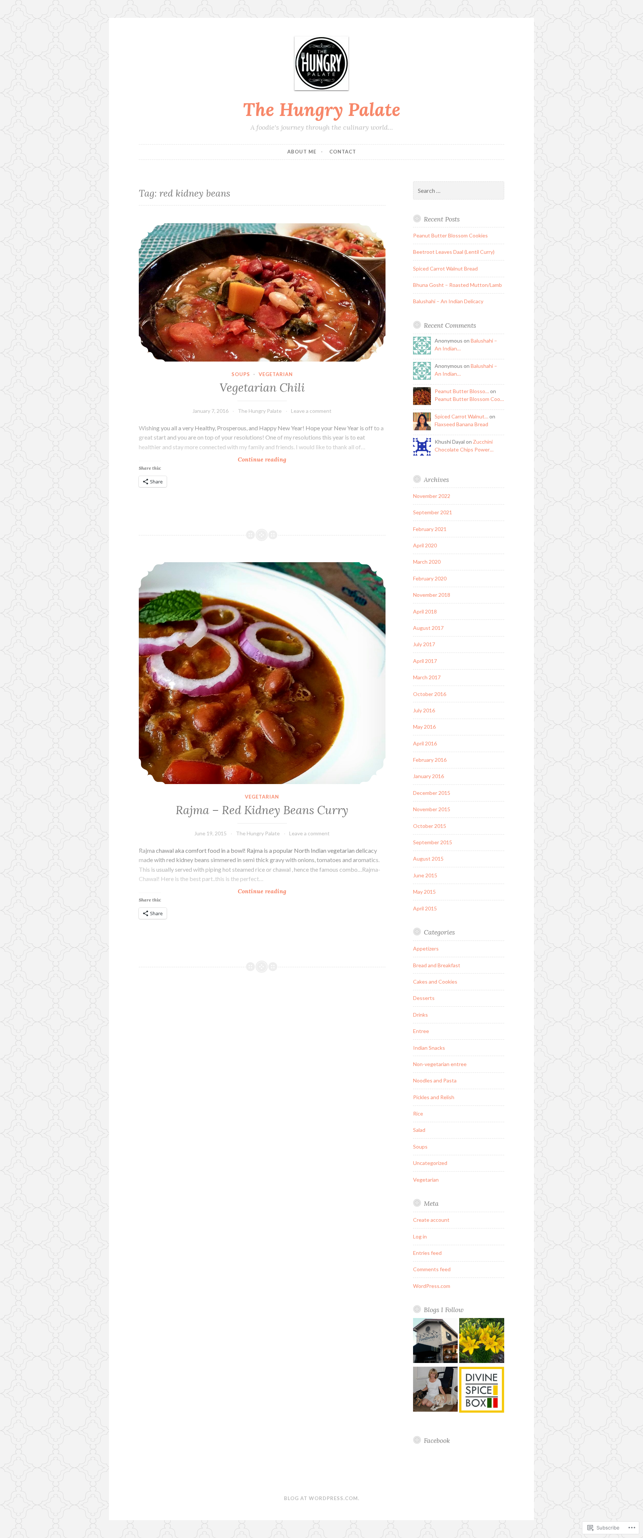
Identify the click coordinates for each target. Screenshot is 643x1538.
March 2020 (427, 561)
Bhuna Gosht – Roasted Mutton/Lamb (457, 285)
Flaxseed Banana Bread (461, 424)
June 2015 (425, 875)
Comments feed (432, 1269)
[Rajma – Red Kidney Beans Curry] (262, 673)
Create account (431, 1220)
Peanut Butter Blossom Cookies (450, 235)
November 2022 (431, 496)
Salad (419, 1130)
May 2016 (424, 726)
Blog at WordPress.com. (321, 1498)
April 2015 (425, 908)
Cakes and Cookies (435, 981)
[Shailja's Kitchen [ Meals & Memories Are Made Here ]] (481, 1341)
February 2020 (430, 578)
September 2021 (432, 512)
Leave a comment (311, 411)
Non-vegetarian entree (440, 1064)
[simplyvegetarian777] (435, 1390)
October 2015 (429, 826)
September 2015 (432, 842)
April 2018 (425, 611)
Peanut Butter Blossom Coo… (469, 399)
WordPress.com (431, 1286)
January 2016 (428, 776)
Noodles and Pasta (435, 1080)
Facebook (437, 1440)
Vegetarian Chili (262, 387)
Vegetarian (276, 374)
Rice (418, 1113)
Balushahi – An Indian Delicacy (448, 301)
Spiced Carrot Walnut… (461, 416)
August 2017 (428, 628)
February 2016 (430, 760)
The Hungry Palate (321, 109)
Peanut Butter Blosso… (462, 391)
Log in (420, 1236)
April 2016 (425, 743)
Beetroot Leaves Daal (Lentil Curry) (454, 252)
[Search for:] (459, 191)
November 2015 (431, 809)
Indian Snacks (429, 1048)
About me (301, 152)
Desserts (424, 998)
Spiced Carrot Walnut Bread (445, 268)
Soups (240, 374)
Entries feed (427, 1253)
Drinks (420, 1014)
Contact (342, 152)
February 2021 (430, 529)
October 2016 (429, 694)
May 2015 (424, 891)
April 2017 (425, 661)
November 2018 (431, 595)
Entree (421, 1031)
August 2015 (428, 858)
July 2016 (424, 710)
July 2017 (424, 644)
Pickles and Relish (433, 1097)
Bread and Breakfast (436, 965)
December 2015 (431, 793)
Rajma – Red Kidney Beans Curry (262, 810)
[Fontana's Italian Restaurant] (435, 1341)
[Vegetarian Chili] (262, 292)
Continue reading (212, 459)
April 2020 (425, 545)
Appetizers (426, 948)
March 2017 (427, 677)
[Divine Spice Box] (481, 1391)
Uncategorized (430, 1163)
